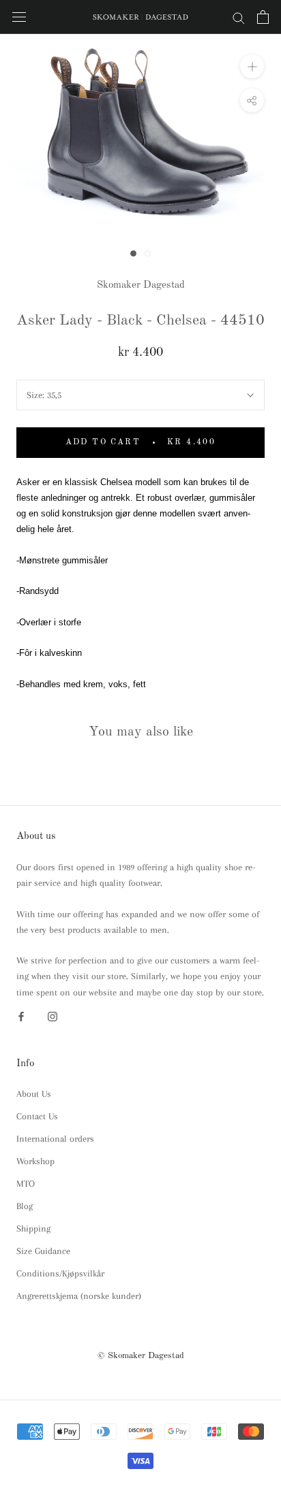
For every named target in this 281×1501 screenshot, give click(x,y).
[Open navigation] (19, 17)
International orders (55, 1139)
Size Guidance (43, 1251)
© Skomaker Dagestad (141, 1355)
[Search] (239, 17)
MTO (25, 1183)
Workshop (35, 1161)
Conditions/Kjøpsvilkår (60, 1273)
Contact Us (37, 1116)
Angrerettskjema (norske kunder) (78, 1296)
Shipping (33, 1228)
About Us (33, 1094)
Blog (24, 1206)
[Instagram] (52, 1015)
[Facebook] (21, 1015)
